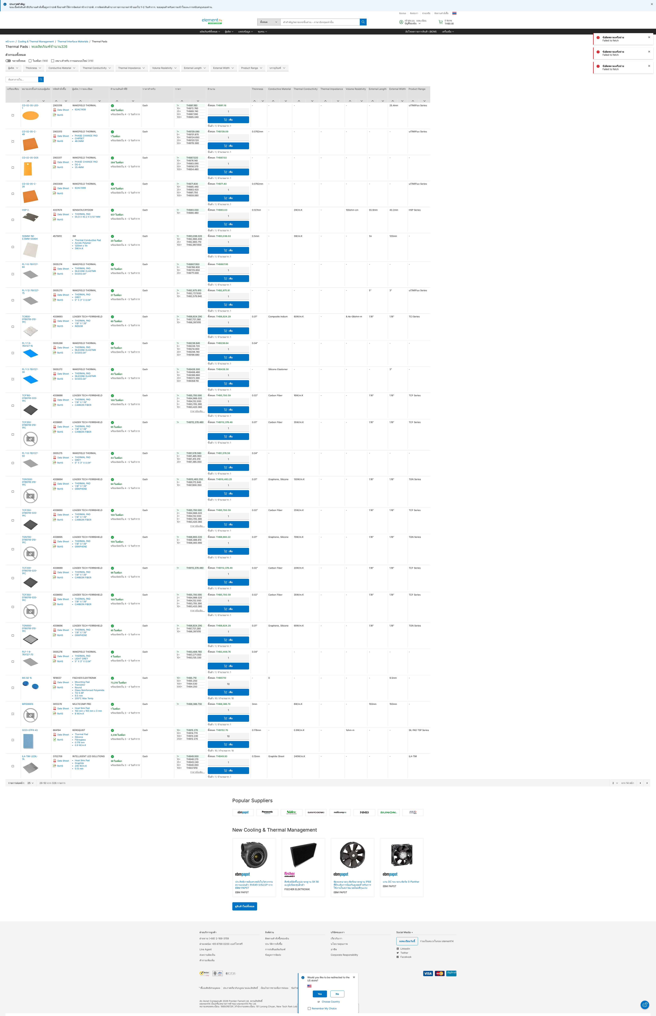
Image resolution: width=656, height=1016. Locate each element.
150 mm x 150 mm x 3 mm (88, 710)
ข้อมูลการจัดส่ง (273, 954)
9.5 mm (79, 695)
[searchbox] (320, 22)
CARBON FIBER (83, 405)
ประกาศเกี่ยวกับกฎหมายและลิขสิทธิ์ (240, 988)
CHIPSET (79, 138)
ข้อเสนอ (402, 13)
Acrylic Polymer (83, 242)
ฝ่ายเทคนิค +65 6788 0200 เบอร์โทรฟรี (221, 943)
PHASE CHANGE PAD (86, 135)
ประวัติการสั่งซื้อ (273, 943)
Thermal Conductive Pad (88, 240)
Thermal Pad (81, 734)
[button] (209, 31)
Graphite (79, 763)
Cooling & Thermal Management (36, 41)
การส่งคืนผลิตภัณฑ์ (275, 949)
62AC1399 (80, 187)
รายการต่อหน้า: (16, 783)
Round (78, 687)
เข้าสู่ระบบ (410, 20)
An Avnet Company (210, 1001)
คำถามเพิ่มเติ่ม (207, 960)
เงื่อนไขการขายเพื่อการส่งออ (274, 988)
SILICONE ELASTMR (85, 271)
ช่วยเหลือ (426, 13)
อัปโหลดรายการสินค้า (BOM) (421, 31)
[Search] (363, 22)
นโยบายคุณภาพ (339, 943)
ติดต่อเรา (414, 13)
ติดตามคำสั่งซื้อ (441, 13)
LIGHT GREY (81, 658)
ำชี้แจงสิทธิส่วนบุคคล (210, 988)
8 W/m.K (79, 713)
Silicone (79, 737)
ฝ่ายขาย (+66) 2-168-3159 (214, 938)
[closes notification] (652, 4)
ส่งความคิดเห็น (207, 954)
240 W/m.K (81, 765)
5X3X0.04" (80, 273)
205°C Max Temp (84, 698)
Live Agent (206, 949)
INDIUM (79, 326)
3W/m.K (79, 248)
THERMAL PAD (82, 214)
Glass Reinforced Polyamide (89, 690)
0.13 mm (79, 768)
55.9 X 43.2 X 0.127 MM (87, 216)
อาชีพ (334, 949)
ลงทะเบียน (421, 20)
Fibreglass (80, 739)
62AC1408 (80, 109)
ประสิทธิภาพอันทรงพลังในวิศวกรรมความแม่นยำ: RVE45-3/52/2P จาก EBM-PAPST (254, 884)
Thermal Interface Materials (72, 41)
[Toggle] (8, 60)
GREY (78, 297)
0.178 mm (80, 742)
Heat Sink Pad (82, 708)
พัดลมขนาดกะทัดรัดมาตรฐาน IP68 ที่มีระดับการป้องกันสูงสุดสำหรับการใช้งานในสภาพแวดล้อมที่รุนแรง (352, 884)
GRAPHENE (81, 488)
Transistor (80, 684)
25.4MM (79, 167)
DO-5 (77, 164)
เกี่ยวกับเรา (336, 938)
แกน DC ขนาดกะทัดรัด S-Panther (401, 881)
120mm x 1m (81, 245)
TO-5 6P (79, 693)
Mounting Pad (82, 682)
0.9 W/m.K (80, 745)
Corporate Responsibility (344, 954)
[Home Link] (212, 22)
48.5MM (79, 141)
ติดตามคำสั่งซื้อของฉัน (277, 938)
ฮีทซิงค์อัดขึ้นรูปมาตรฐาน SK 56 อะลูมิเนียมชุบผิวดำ (301, 883)
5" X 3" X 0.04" (83, 300)
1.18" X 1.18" (81, 323)
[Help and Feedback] (645, 1005)
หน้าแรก (9, 41)
